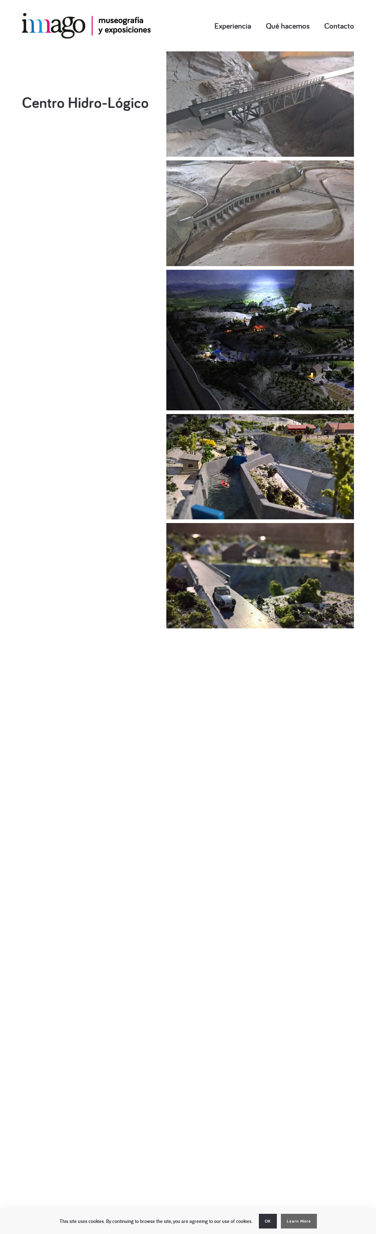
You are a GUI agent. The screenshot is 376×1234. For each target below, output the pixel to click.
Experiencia (232, 26)
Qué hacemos (288, 26)
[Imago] (86, 26)
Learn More (299, 1221)
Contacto (339, 26)
